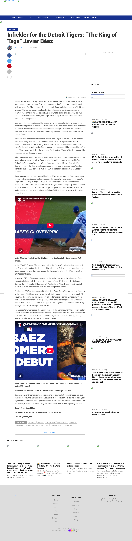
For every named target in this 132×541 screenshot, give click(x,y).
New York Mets (56, 425)
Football (76, 512)
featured (73, 422)
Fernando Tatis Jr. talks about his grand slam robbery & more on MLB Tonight (107, 194)
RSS (55, 521)
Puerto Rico (68, 425)
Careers (86, 18)
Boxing (94, 225)
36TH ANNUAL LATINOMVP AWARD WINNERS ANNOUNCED (107, 341)
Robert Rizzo (20, 48)
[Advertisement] (108, 67)
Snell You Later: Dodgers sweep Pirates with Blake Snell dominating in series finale (107, 267)
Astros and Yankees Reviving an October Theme (105, 413)
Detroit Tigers (62, 422)
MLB (47, 425)
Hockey (76, 516)
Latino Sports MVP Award (34, 425)
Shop (78, 18)
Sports (31, 18)
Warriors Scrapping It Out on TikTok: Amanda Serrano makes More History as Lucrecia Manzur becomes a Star (107, 231)
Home (14, 18)
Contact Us (55, 518)
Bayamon (40, 422)
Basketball (75, 505)
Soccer (76, 509)
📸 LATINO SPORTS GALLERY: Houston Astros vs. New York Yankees (104, 124)
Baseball (32, 422)
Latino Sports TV (59, 18)
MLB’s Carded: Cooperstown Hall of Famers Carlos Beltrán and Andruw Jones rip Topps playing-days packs (107, 159)
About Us (21, 18)
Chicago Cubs (50, 422)
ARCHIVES (95, 18)
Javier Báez (19, 425)
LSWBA (71, 18)
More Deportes (44, 18)
